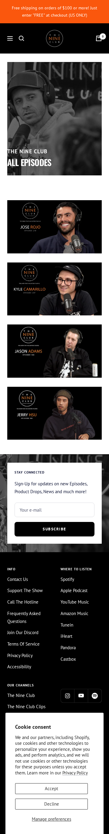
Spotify (67, 579)
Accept (51, 788)
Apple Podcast (74, 590)
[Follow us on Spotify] (94, 695)
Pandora (68, 647)
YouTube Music (75, 602)
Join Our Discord (22, 632)
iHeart (66, 636)
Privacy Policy (75, 773)
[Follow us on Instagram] (67, 695)
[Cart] (99, 38)
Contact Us (17, 579)
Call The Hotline (22, 602)
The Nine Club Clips (26, 706)
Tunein (67, 625)
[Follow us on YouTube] (81, 695)
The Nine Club (21, 695)
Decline (51, 804)
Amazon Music (74, 613)
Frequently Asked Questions (24, 617)
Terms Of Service (23, 644)
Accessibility (19, 666)
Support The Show (25, 590)
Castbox (68, 659)
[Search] (21, 38)
